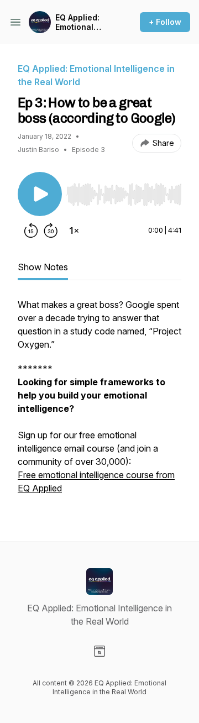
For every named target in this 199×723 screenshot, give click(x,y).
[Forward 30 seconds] (51, 230)
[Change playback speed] (74, 230)
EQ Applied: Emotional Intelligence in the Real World (83, 22)
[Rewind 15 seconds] (31, 230)
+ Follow (165, 22)
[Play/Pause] (40, 194)
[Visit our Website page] (99, 651)
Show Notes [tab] (43, 267)
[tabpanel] (99, 402)
